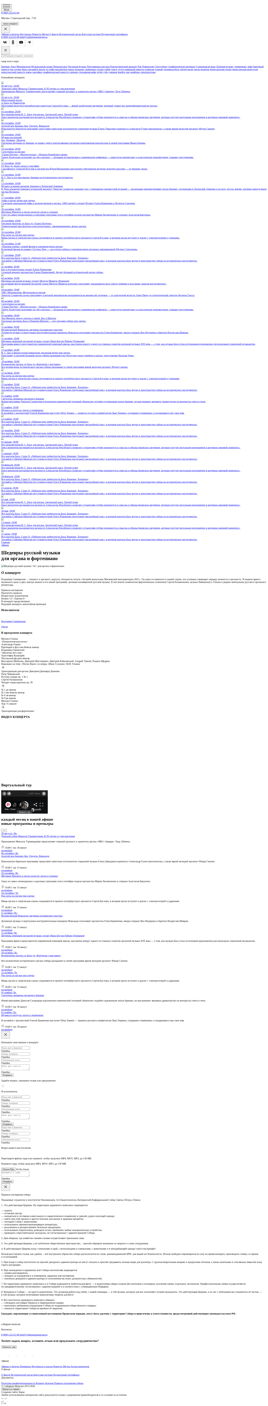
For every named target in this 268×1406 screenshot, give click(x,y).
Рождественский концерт (123, 66)
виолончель (61, 69)
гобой (107, 69)
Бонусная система (91, 34)
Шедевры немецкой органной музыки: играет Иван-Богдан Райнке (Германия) (43, 935)
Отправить (7, 1075)
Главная (5, 542)
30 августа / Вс (9, 833)
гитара (100, 69)
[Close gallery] (2, 1401)
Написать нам (9, 1347)
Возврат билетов (45, 1383)
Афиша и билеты (10, 34)
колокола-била (171, 69)
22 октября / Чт (9, 972)
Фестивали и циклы (42, 1366)
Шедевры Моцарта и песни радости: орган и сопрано (29, 876)
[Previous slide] (2, 1398)
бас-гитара (15, 69)
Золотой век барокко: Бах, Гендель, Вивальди (25, 856)
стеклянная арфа (87, 72)
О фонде (54, 34)
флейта (121, 72)
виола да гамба (47, 69)
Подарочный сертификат (114, 34)
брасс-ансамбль (30, 69)
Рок (140, 66)
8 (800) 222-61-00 (10, 12)
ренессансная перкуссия (245, 69)
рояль (29, 72)
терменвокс (240, 66)
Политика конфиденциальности (18, 1383)
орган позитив (201, 69)
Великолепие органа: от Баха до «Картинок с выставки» (31, 955)
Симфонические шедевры (181, 66)
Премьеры (25, 1366)
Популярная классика (98, 66)
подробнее (6, 850)
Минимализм (23, 66)
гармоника (90, 69)
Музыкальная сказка (42, 66)
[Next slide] (5, 1398)
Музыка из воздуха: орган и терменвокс (22, 1015)
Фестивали (26, 34)
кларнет (159, 69)
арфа (250, 66)
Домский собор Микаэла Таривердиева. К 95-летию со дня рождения (38, 836)
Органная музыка (77, 66)
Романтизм (148, 66)
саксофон (37, 72)
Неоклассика (60, 66)
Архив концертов (80, 1366)
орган (190, 69)
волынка (79, 69)
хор (128, 72)
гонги (114, 69)
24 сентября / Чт (10, 893)
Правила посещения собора (68, 1383)
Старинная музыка (206, 66)
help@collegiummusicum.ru (33, 37)
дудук (121, 69)
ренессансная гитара (221, 69)
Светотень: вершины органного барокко (22, 995)
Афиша (5, 545)
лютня (183, 69)
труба (100, 72)
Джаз (13, 66)
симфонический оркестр (56, 72)
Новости (37, 34)
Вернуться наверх (11, 1389)
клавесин (149, 69)
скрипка (73, 72)
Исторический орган (70, 34)
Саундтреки (160, 66)
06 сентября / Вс (10, 853)
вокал (71, 69)
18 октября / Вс (9, 952)
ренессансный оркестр (13, 72)
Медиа (45, 34)
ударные (112, 72)
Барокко (5, 66)
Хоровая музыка (224, 66)
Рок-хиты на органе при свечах (17, 896)
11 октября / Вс (9, 913)
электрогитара (148, 72)
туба (105, 72)
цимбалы (135, 72)
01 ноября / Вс (9, 992)
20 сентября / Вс (10, 873)
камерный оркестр (134, 69)
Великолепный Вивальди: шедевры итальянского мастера (32, 915)
